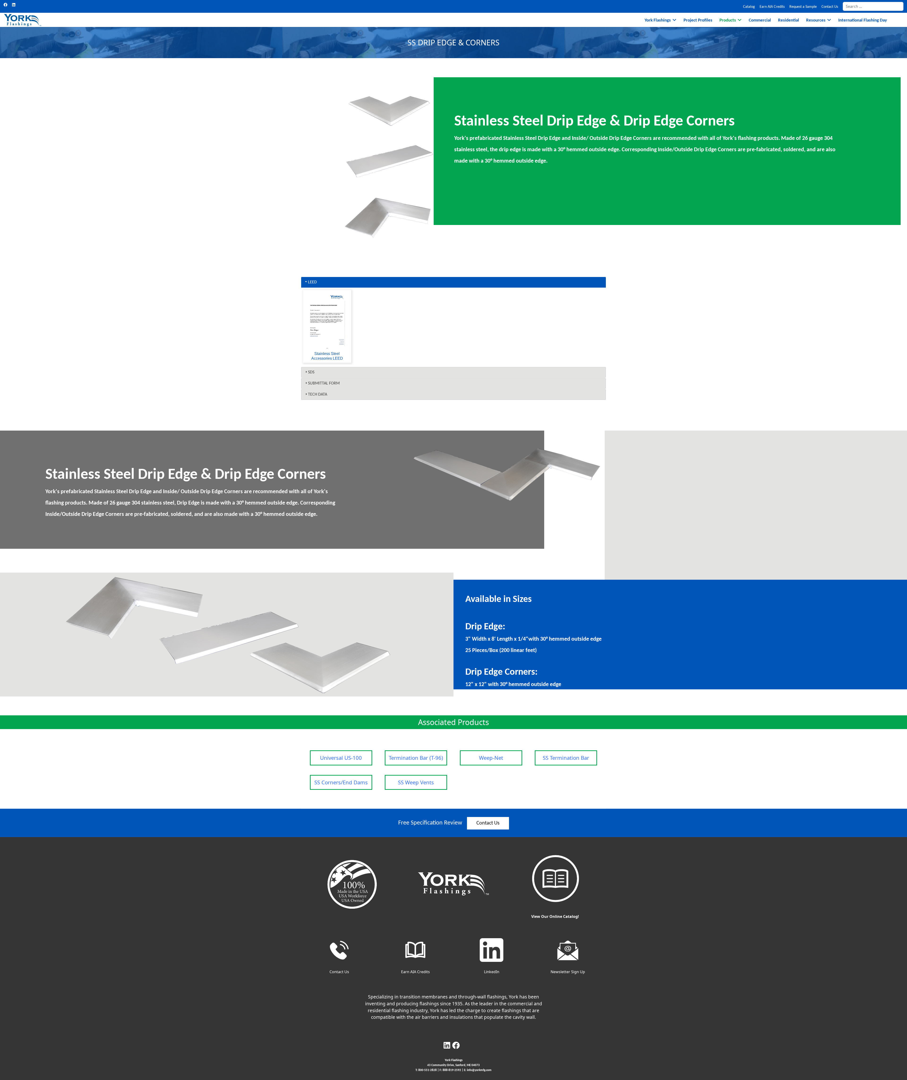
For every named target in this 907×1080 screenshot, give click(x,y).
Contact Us (829, 7)
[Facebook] (5, 4)
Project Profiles (698, 20)
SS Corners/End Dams (341, 782)
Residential (788, 20)
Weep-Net (491, 757)
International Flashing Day (862, 20)
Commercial (760, 20)
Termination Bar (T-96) (416, 757)
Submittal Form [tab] (324, 383)
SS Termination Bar (566, 757)
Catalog (749, 7)
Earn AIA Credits (772, 7)
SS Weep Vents (416, 782)
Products (727, 20)
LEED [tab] (312, 282)
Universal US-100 (341, 757)
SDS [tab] (311, 372)
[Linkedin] (13, 4)
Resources (816, 20)
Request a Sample (803, 7)
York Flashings (658, 20)
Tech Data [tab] (317, 395)
